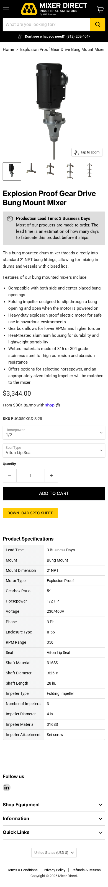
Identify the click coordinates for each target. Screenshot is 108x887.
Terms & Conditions (22, 870)
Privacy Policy (54, 870)
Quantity (9, 464)
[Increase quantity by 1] (51, 475)
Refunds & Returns (86, 870)
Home (8, 49)
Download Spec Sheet (30, 513)
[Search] (97, 24)
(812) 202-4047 (78, 36)
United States (51, 853)
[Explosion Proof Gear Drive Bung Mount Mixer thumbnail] (12, 171)
